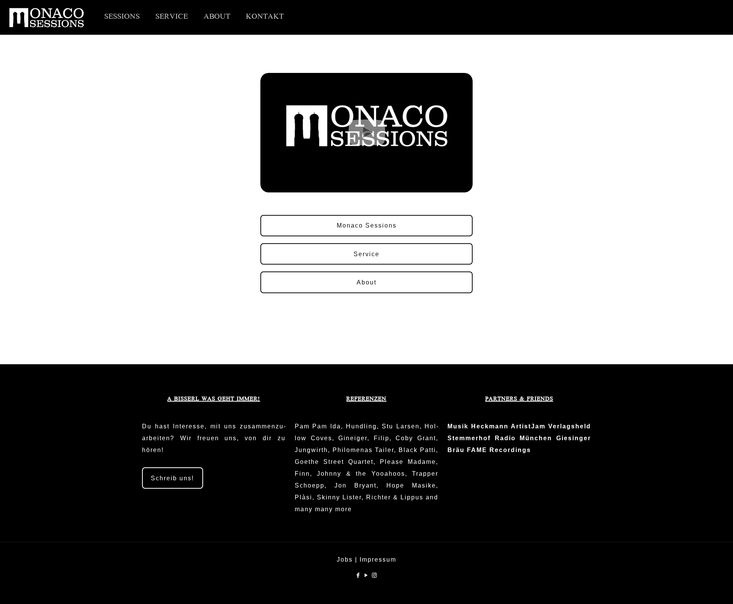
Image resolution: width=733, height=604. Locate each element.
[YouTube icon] (367, 575)
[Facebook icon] (359, 575)
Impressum (378, 559)
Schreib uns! (172, 478)
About (366, 282)
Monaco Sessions (367, 225)
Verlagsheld (569, 426)
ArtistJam (528, 426)
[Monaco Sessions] (46, 17)
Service (366, 254)
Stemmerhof (469, 438)
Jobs (345, 559)
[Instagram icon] (375, 575)
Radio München (523, 438)
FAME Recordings (499, 450)
